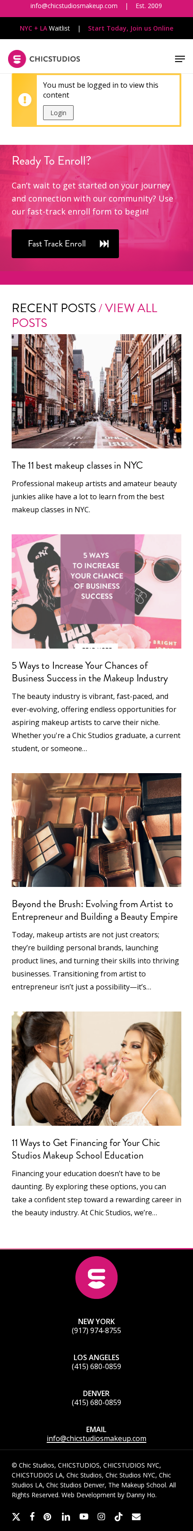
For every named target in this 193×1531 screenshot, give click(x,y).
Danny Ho (140, 1495)
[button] (180, 58)
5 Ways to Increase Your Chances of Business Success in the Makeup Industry (90, 671)
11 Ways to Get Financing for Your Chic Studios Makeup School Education (86, 1149)
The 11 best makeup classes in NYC (77, 465)
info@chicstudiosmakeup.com (96, 1438)
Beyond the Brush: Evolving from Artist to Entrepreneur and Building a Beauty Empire (95, 910)
